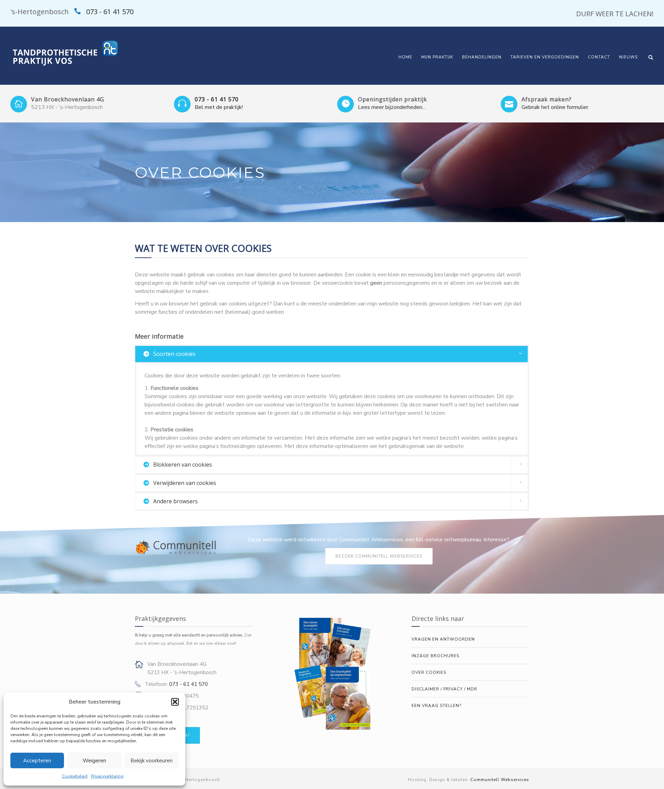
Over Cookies (429, 672)
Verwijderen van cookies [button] (184, 483)
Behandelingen (481, 57)
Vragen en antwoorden (443, 639)
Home (405, 57)
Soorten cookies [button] (173, 354)
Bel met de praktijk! (219, 107)
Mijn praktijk (437, 57)
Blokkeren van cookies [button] (182, 464)
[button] (175, 701)
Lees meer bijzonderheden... (391, 107)
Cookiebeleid (74, 776)
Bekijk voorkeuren (151, 760)
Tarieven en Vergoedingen (544, 57)
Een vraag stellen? (436, 705)
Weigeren (94, 760)
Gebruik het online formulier (555, 107)
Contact (599, 57)
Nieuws (628, 57)
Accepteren (37, 760)
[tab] (332, 354)
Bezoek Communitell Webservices (378, 556)
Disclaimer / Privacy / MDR (444, 689)
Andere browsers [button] (175, 501)
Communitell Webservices (499, 779)
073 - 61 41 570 (109, 11)
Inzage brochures (435, 656)
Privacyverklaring (107, 776)
